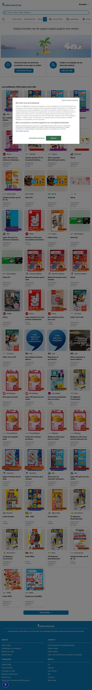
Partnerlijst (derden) (22, 131)
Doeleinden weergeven (37, 138)
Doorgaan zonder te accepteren (69, 100)
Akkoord (53, 138)
